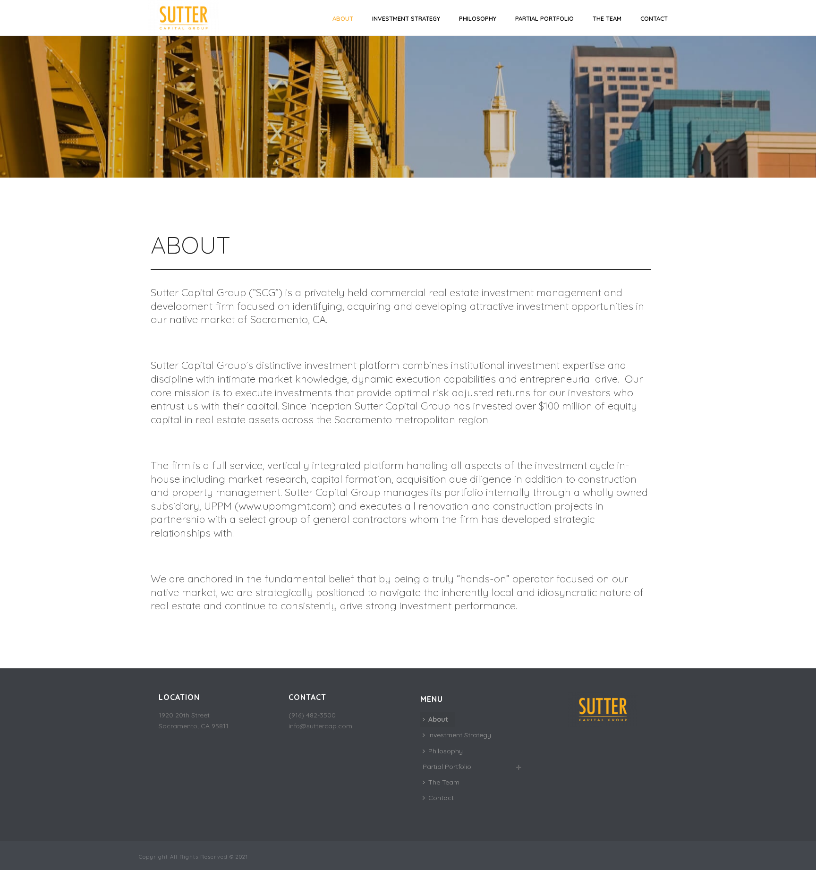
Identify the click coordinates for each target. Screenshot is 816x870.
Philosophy (477, 18)
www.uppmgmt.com (285, 505)
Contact (654, 18)
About (342, 18)
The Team (607, 18)
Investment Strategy (406, 18)
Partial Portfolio (544, 18)
